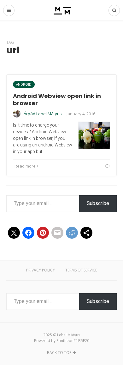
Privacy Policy (40, 270)
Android (24, 84)
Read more (25, 166)
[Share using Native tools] (86, 233)
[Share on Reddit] (72, 233)
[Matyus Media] (61, 10)
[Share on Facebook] (28, 233)
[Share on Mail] (57, 233)
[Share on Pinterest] (43, 233)
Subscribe (98, 203)
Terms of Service (81, 270)
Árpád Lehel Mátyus (43, 114)
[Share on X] (14, 233)
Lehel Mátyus (68, 335)
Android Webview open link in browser (57, 99)
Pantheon (64, 340)
